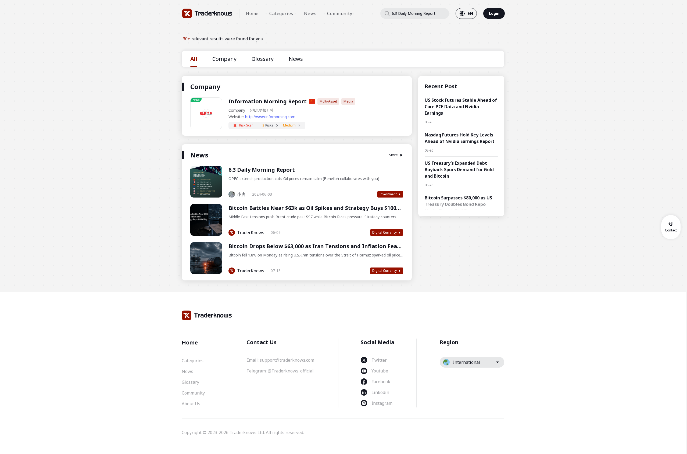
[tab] (193, 59)
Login (494, 13)
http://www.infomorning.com (270, 116)
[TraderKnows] (207, 13)
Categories (281, 13)
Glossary (190, 382)
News (310, 13)
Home (252, 13)
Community (339, 13)
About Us (191, 404)
